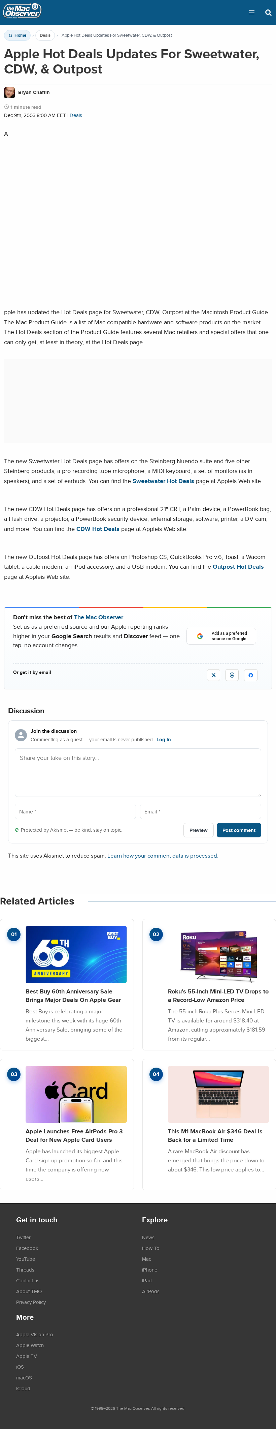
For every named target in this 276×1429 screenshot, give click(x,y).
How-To (151, 1248)
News (148, 1237)
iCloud (23, 1388)
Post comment (238, 830)
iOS (20, 1366)
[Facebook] (250, 675)
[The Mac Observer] (22, 12)
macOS (24, 1377)
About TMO (29, 1291)
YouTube (25, 1258)
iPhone (149, 1269)
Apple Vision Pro (34, 1334)
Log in (164, 739)
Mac (146, 1258)
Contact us (27, 1280)
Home (20, 35)
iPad (147, 1280)
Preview (198, 830)
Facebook (27, 1248)
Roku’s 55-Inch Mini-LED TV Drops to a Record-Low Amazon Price (218, 996)
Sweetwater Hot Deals (163, 480)
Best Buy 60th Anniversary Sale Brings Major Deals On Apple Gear (73, 996)
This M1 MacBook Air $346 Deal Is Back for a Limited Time (215, 1135)
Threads (25, 1269)
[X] (213, 675)
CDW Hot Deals (97, 528)
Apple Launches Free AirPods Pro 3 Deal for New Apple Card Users (74, 1135)
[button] (252, 12)
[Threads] (232, 675)
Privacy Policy (31, 1302)
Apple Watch (30, 1345)
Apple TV (26, 1356)
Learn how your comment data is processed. (162, 855)
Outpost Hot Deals (238, 566)
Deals (45, 35)
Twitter (23, 1237)
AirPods (151, 1291)
